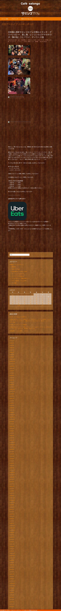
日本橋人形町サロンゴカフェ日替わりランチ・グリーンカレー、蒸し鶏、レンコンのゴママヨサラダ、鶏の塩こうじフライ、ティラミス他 (30, 34)
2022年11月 (12, 444)
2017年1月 (12, 606)
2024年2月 (12, 410)
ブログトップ (14, 19)
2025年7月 (12, 370)
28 (30, 303)
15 (36, 299)
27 (24, 303)
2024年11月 (12, 389)
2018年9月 (12, 560)
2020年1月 (12, 523)
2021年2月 (12, 493)
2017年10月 (12, 585)
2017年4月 (12, 599)
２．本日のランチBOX (31, 40)
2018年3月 (12, 574)
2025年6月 (12, 373)
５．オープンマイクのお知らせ (17, 276)
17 (48, 299)
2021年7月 (12, 481)
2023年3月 (12, 435)
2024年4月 (12, 405)
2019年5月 (12, 541)
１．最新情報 (22, 40)
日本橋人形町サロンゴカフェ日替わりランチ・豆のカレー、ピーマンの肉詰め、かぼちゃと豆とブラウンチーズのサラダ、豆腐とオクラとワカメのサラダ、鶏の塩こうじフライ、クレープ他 (30, 321)
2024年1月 (12, 412)
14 (30, 299)
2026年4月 (12, 350)
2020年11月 (12, 500)
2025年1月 (12, 384)
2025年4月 (12, 377)
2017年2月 (12, 604)
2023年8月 (12, 424)
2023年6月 (12, 428)
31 (48, 303)
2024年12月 (12, 387)
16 (42, 299)
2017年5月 (12, 597)
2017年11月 (12, 583)
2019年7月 (12, 537)
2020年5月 (12, 514)
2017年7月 (12, 592)
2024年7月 (12, 398)
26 (18, 303)
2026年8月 (12, 340)
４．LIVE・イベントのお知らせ (17, 273)
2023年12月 (12, 414)
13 (24, 299)
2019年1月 (12, 551)
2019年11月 (12, 528)
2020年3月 (12, 518)
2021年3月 (12, 491)
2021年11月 (12, 472)
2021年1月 (12, 495)
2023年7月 (12, 426)
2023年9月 (12, 421)
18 (12, 301)
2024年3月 (12, 407)
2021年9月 (12, 477)
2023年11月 (12, 417)
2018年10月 (12, 558)
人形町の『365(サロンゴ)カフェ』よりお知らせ (17, 610)
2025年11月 (12, 361)
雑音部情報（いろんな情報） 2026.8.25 (19, 331)
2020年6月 (12, 511)
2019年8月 (12, 534)
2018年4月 (12, 571)
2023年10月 (12, 419)
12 (18, 299)
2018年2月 (12, 576)
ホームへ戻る (4, 19)
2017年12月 (12, 581)
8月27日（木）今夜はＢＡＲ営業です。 (19, 317)
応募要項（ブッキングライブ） (17, 264)
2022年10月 (12, 447)
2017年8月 (12, 590)
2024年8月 (12, 396)
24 (48, 301)
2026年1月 (12, 357)
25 (12, 303)
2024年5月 (12, 403)
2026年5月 (12, 347)
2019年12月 (12, 525)
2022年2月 (12, 465)
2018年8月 (12, 562)
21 (30, 301)
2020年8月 (12, 507)
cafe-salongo (44, 41)
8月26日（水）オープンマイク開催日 (19, 324)
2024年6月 (12, 400)
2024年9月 (12, 394)
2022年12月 (12, 442)
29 (36, 303)
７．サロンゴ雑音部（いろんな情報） (18, 280)
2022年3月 (12, 463)
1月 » (42, 305)
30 (42, 303)
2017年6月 (12, 595)
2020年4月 (12, 516)
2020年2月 (12, 521)
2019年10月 (12, 530)
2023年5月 (12, 431)
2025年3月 (12, 380)
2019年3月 (12, 546)
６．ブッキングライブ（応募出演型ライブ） (20, 278)
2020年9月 (12, 504)
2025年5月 (12, 375)
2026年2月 (12, 354)
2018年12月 (12, 553)
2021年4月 (12, 488)
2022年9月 (12, 449)
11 (12, 299)
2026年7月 (12, 343)
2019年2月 (12, 548)
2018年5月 (12, 569)
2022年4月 (12, 461)
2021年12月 (12, 470)
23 (42, 301)
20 (24, 301)
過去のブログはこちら (26, 19)
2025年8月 (12, 368)
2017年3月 (12, 602)
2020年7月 (12, 509)
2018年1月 (12, 578)
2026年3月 (12, 352)
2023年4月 (12, 433)
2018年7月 (12, 565)
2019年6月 (12, 539)
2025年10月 (12, 363)
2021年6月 (12, 484)
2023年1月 (12, 440)
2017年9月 (12, 588)
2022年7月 (12, 454)
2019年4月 (12, 544)
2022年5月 (12, 458)
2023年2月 (12, 437)
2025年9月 (12, 366)
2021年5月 (12, 486)
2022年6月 (12, 456)
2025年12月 (12, 359)
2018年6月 (12, 567)
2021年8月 (12, 479)
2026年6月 (12, 345)
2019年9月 (12, 532)
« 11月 (18, 305)
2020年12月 (12, 498)
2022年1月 (12, 467)
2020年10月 (12, 502)
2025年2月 (12, 382)
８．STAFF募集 (13, 283)
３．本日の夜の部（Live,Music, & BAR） (19, 271)
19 (18, 301)
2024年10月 (12, 391)
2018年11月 (12, 555)
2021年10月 (12, 474)
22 (36, 301)
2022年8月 (12, 451)
